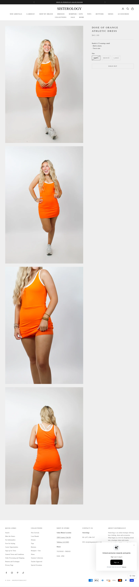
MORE (81, 17)
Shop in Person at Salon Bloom (69, 2)
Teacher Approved (36, 561)
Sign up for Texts (10, 551)
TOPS (89, 14)
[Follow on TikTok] (23, 573)
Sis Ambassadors (10, 540)
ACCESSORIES (123, 14)
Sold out (112, 66)
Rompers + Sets (36, 551)
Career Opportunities (11, 547)
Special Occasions (36, 565)
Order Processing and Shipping (14, 558)
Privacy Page (9, 565)
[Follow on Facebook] (6, 573)
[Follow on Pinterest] (18, 573)
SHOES (110, 14)
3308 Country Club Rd (64, 537)
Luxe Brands (35, 536)
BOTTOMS (100, 14)
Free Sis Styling (10, 543)
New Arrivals (35, 533)
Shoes (33, 554)
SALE (73, 17)
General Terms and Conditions (14, 554)
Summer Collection (37, 558)
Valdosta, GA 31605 (63, 542)
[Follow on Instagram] (12, 573)
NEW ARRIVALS (16, 14)
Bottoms (33, 547)
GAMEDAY (30, 14)
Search (7, 533)
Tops (32, 543)
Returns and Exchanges (12, 561)
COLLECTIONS (60, 17)
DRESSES (61, 14)
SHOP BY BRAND (46, 14)
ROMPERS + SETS (76, 14)
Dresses (33, 540)
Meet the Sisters (10, 536)
